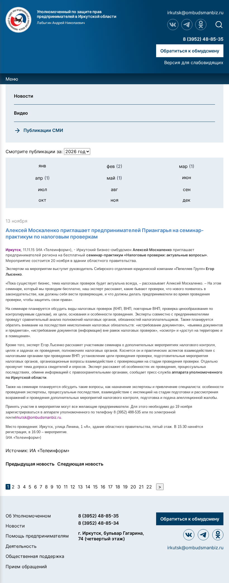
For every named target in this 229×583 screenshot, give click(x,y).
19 (125, 487)
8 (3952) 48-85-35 (203, 39)
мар (186, 166)
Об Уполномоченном (28, 516)
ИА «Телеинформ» (50, 450)
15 (95, 487)
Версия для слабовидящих (193, 62)
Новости (15, 526)
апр (42, 178)
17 (110, 487)
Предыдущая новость (30, 464)
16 (103, 487)
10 (58, 487)
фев (114, 166)
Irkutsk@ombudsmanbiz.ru (38, 417)
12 (72, 487)
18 (117, 487)
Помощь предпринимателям (37, 536)
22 (149, 487)
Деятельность (21, 546)
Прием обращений (26, 566)
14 (87, 487)
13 (80, 487)
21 (141, 487)
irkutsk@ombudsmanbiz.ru (195, 12)
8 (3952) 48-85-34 (98, 523)
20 (133, 487)
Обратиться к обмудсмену (189, 51)
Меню (12, 79)
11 (66, 487)
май (114, 178)
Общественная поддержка (35, 556)
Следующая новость (80, 464)
